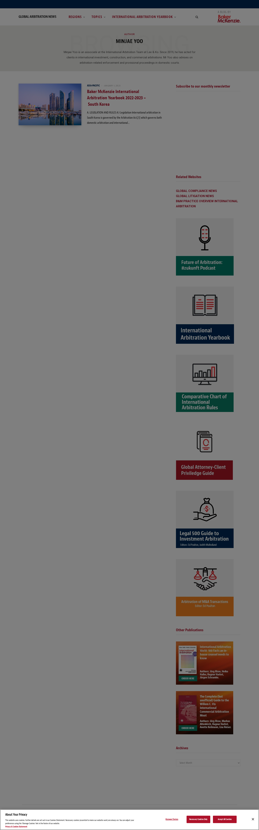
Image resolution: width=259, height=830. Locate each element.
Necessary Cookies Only (198, 819)
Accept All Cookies (225, 819)
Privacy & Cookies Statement (16, 826)
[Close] (253, 819)
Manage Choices (172, 819)
